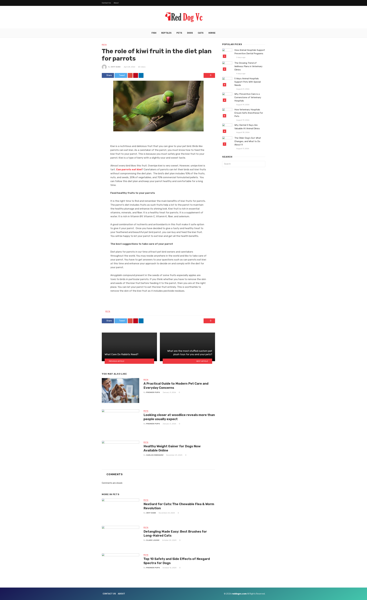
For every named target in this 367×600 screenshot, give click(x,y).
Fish (154, 33)
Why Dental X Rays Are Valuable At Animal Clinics (247, 127)
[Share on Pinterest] (135, 75)
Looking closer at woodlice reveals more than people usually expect (179, 417)
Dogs (190, 33)
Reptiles (166, 33)
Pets (179, 33)
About (116, 3)
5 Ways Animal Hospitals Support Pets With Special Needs (247, 81)
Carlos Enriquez (154, 455)
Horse (211, 33)
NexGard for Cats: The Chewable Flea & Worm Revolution (179, 506)
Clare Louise (152, 540)
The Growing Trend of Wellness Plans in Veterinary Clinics (248, 66)
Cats (200, 33)
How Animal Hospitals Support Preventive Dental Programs (249, 52)
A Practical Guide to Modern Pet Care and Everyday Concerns (176, 385)
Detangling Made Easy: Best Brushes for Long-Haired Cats (175, 533)
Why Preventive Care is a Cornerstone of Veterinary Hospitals (247, 97)
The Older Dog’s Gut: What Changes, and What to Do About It (247, 141)
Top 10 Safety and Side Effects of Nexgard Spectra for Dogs (177, 561)
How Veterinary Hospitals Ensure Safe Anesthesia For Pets (248, 112)
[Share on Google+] (130, 75)
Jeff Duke (116, 67)
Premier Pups (153, 392)
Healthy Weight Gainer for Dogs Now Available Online (172, 448)
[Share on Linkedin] (141, 75)
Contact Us (106, 3)
